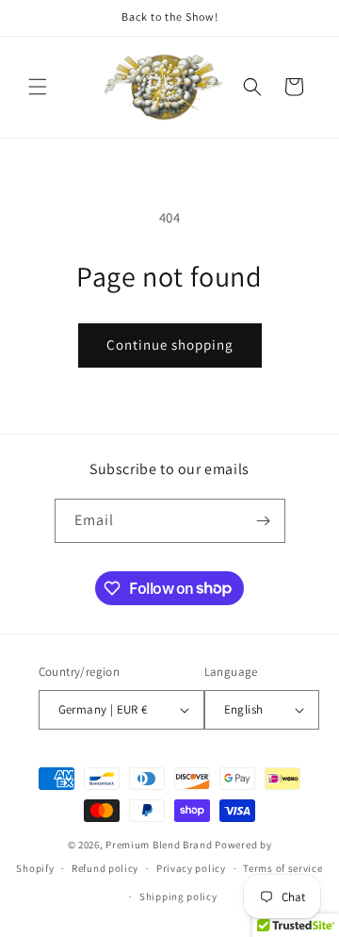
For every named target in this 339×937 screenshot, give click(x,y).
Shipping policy (178, 896)
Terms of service (282, 868)
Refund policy (105, 868)
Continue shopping (170, 344)
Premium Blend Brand (158, 844)
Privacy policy (191, 868)
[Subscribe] (263, 521)
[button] (37, 86)
